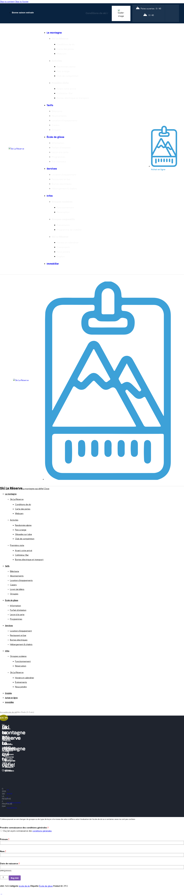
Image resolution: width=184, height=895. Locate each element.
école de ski (11, 712)
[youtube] (1, 729)
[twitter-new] (4, 709)
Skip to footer (22, 1)
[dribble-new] (7, 709)
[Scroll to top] (1, 893)
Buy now (15, 878)
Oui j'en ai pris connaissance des (27, 831)
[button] (42, 277)
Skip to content (7, 1)
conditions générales (42, 831)
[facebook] (1, 722)
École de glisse (46, 886)
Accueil (3, 712)
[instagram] (9, 709)
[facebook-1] (1, 709)
